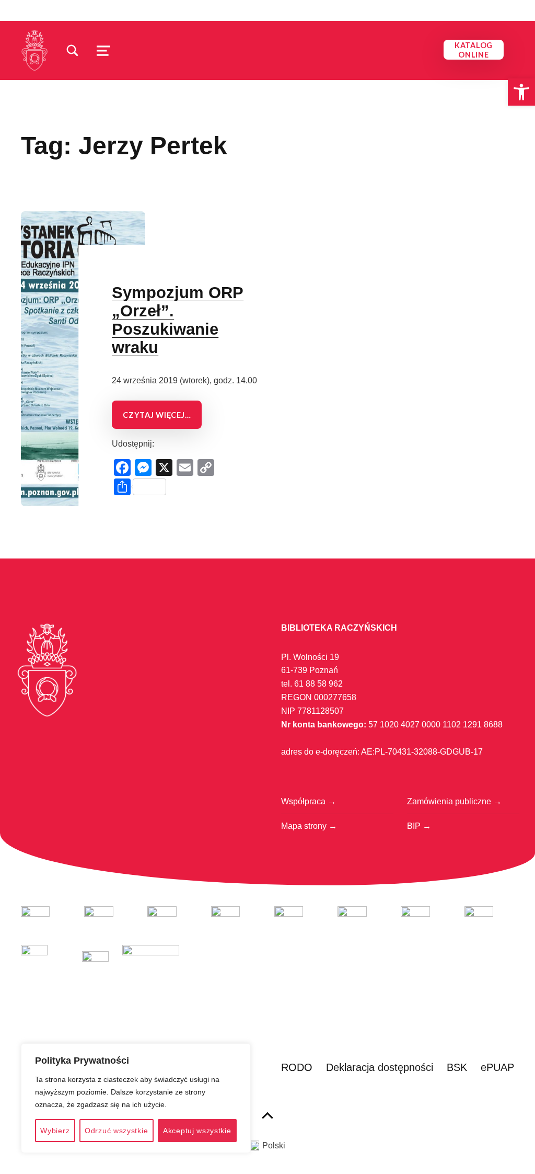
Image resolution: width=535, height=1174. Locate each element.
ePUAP (497, 1067)
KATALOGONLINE (474, 50)
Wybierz (54, 1130)
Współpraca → (308, 801)
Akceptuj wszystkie (197, 1130)
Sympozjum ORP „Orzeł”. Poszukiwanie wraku (177, 320)
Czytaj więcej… (157, 415)
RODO (296, 1067)
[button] (521, 92)
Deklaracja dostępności (379, 1067)
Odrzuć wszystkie (116, 1130)
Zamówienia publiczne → (454, 801)
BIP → (419, 826)
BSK (457, 1067)
